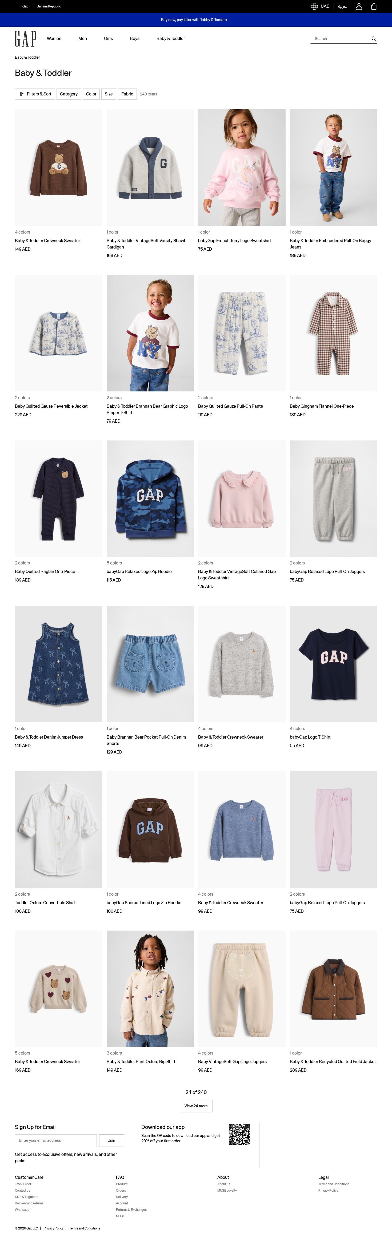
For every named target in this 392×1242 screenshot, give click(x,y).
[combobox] (343, 39)
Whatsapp (22, 1210)
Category (69, 94)
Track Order (23, 1184)
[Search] (374, 38)
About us (223, 1184)
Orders (121, 1190)
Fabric (127, 94)
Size (109, 94)
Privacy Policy (328, 1190)
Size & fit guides (26, 1197)
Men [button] (82, 38)
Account (122, 1203)
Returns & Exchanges (131, 1210)
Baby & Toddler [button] (171, 38)
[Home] (25, 39)
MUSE (120, 1216)
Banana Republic (49, 6)
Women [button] (54, 38)
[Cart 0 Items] (373, 6)
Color (91, 94)
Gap (25, 6)
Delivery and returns (29, 1203)
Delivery (122, 1197)
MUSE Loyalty (227, 1190)
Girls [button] (108, 38)
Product (121, 1184)
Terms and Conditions (333, 1184)
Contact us (22, 1190)
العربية (343, 6)
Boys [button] (134, 38)
